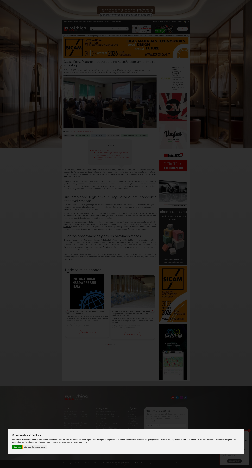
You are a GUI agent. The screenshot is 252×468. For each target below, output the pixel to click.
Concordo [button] (17, 447)
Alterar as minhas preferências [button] (34, 447)
